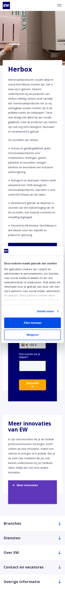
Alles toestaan (33, 322)
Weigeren (32, 334)
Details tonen (45, 311)
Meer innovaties (27, 485)
